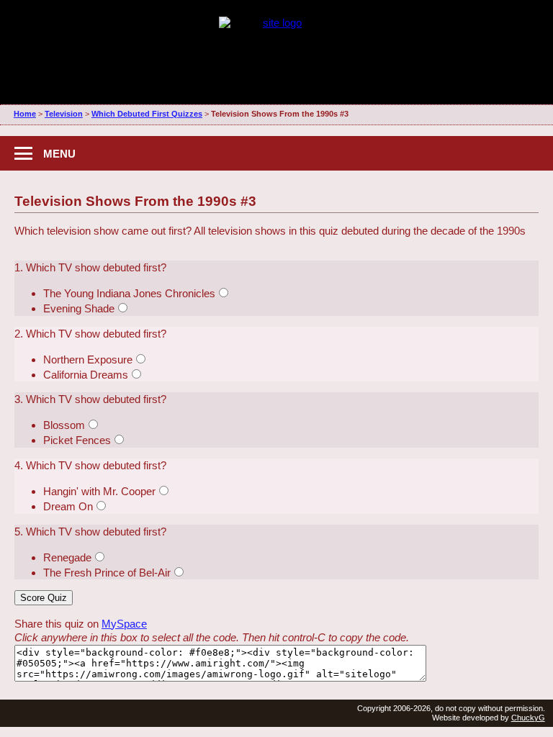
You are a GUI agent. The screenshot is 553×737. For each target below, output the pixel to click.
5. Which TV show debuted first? (90, 531)
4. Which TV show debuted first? (90, 465)
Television (64, 113)
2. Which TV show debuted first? (90, 333)
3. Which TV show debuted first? (90, 399)
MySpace (124, 624)
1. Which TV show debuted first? (90, 267)
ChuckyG (528, 717)
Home (25, 113)
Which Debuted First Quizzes (146, 113)
